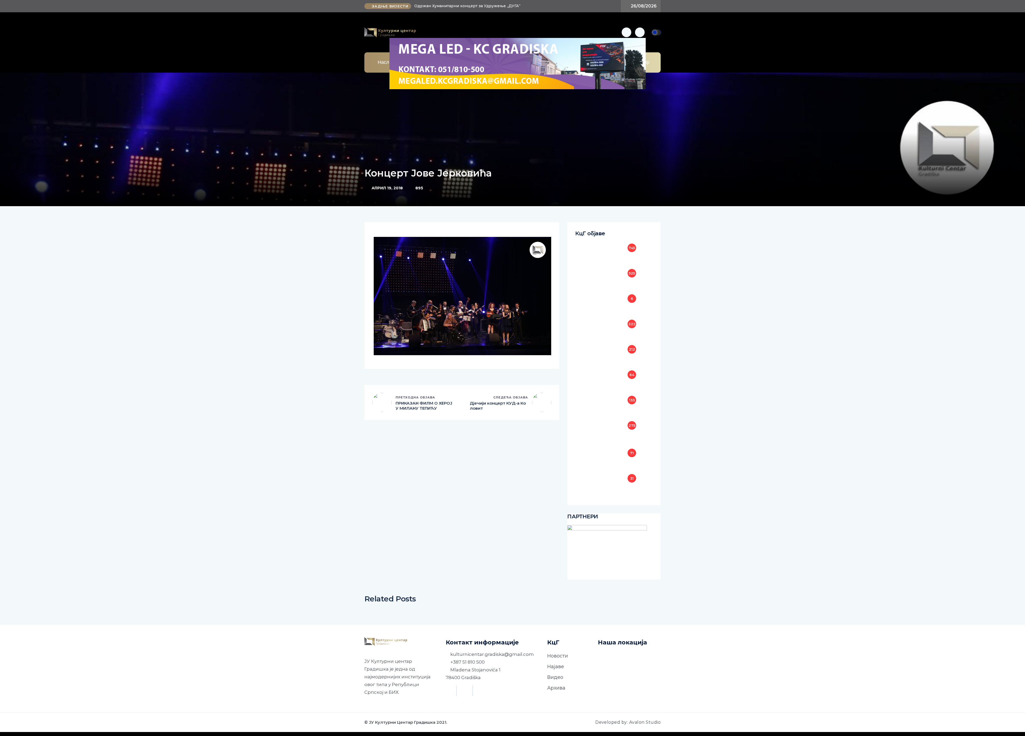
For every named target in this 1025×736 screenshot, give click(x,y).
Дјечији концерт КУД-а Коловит (498, 406)
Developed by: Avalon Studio (628, 722)
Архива (556, 688)
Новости (557, 656)
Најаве (555, 667)
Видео (555, 677)
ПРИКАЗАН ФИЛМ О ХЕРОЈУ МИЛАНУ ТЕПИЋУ (424, 406)
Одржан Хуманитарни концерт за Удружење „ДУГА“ (467, 5)
